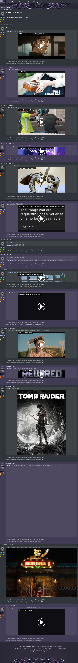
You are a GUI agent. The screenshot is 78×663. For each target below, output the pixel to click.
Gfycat (9, 292)
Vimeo (9, 166)
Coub (8, 69)
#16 (2, 545)
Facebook (10, 260)
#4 (1, 105)
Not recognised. (19, 243)
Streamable (11, 108)
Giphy (9, 330)
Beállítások (12, 1)
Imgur (9, 204)
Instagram (10, 245)
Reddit (9, 465)
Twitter (9, 547)
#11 (2, 290)
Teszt (31, 2)
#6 (1, 163)
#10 (2, 270)
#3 (1, 67)
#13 (2, 366)
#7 (1, 202)
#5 (1, 143)
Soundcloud (11, 272)
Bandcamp (10, 146)
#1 (1, 10)
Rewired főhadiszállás (21, 2)
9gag (8, 388)
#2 (1, 25)
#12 (2, 328)
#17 (2, 605)
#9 (1, 255)
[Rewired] (2, 1)
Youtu (9, 31)
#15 (2, 463)
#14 (2, 386)
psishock (2, 17)
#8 (1, 240)
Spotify (9, 368)
